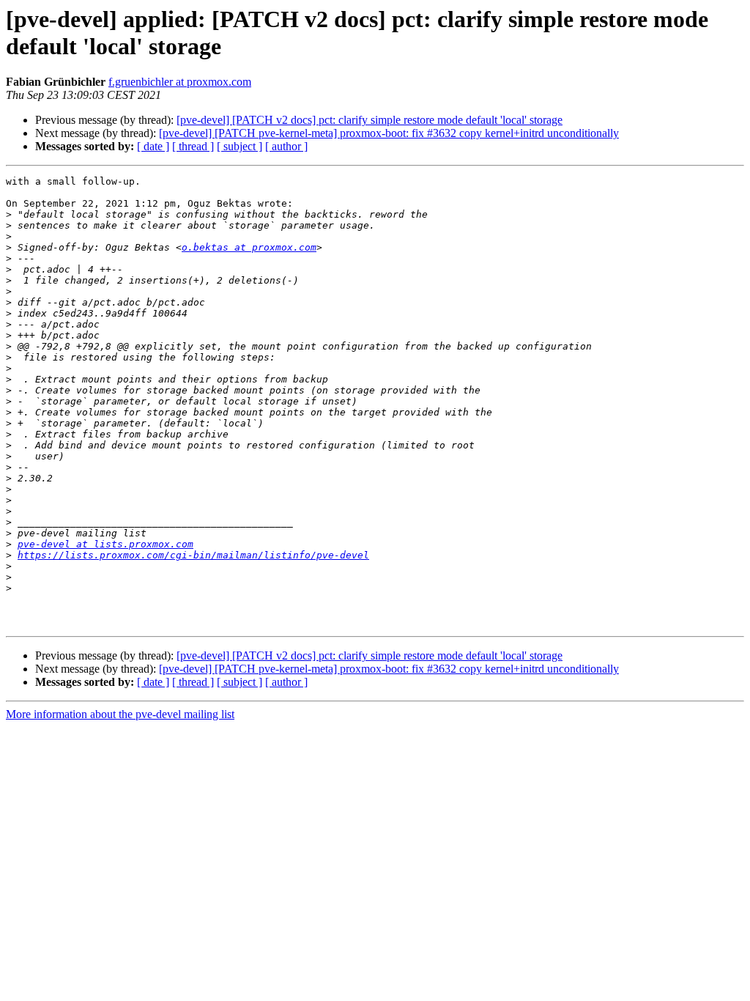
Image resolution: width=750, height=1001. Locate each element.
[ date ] (153, 146)
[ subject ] (239, 146)
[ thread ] (193, 146)
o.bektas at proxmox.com (249, 247)
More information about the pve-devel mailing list (120, 714)
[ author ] (286, 146)
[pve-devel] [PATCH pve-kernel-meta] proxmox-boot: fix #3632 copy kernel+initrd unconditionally (389, 133)
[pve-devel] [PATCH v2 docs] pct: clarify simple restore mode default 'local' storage (369, 120)
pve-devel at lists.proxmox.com (105, 544)
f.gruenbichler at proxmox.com (179, 81)
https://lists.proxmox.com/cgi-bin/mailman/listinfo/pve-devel (193, 555)
